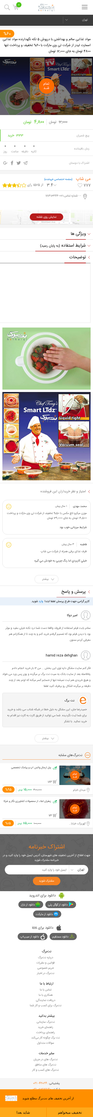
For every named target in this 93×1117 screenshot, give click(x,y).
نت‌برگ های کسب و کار (45, 1070)
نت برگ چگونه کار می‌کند (45, 1037)
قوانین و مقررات (45, 962)
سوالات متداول (45, 1043)
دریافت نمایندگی (45, 1000)
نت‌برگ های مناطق (45, 1064)
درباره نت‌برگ (45, 957)
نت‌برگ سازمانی (45, 1022)
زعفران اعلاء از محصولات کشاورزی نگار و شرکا (27, 801)
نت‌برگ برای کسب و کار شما (46, 1005)
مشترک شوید (46, 881)
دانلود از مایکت (44, 914)
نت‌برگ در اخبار (45, 973)
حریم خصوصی (45, 968)
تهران (85, 19)
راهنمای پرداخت (45, 1032)
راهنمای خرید (45, 1027)
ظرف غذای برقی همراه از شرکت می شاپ (64, 551)
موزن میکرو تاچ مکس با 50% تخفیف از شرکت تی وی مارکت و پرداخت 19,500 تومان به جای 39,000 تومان (47, 515)
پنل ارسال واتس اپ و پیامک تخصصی (31, 768)
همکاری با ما (46, 995)
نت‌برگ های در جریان (45, 1059)
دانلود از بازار (28, 904)
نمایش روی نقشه (46, 217)
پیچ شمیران (82, 135)
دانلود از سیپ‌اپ (29, 936)
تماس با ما (46, 989)
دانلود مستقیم (60, 936)
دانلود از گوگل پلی (58, 904)
